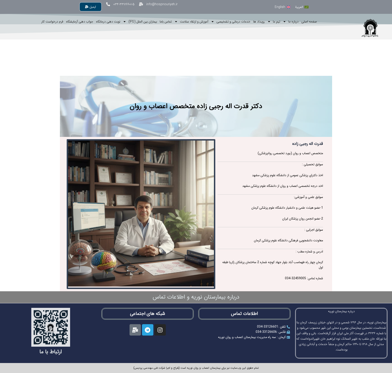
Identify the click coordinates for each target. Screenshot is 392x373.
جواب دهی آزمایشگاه (79, 21)
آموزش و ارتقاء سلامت (194, 21)
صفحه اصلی (309, 21)
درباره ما (293, 21)
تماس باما (166, 21)
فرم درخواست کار (52, 21)
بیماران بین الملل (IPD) (142, 21)
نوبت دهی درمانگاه (108, 21)
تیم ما (276, 21)
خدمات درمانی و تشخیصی (233, 21)
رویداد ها (259, 21)
